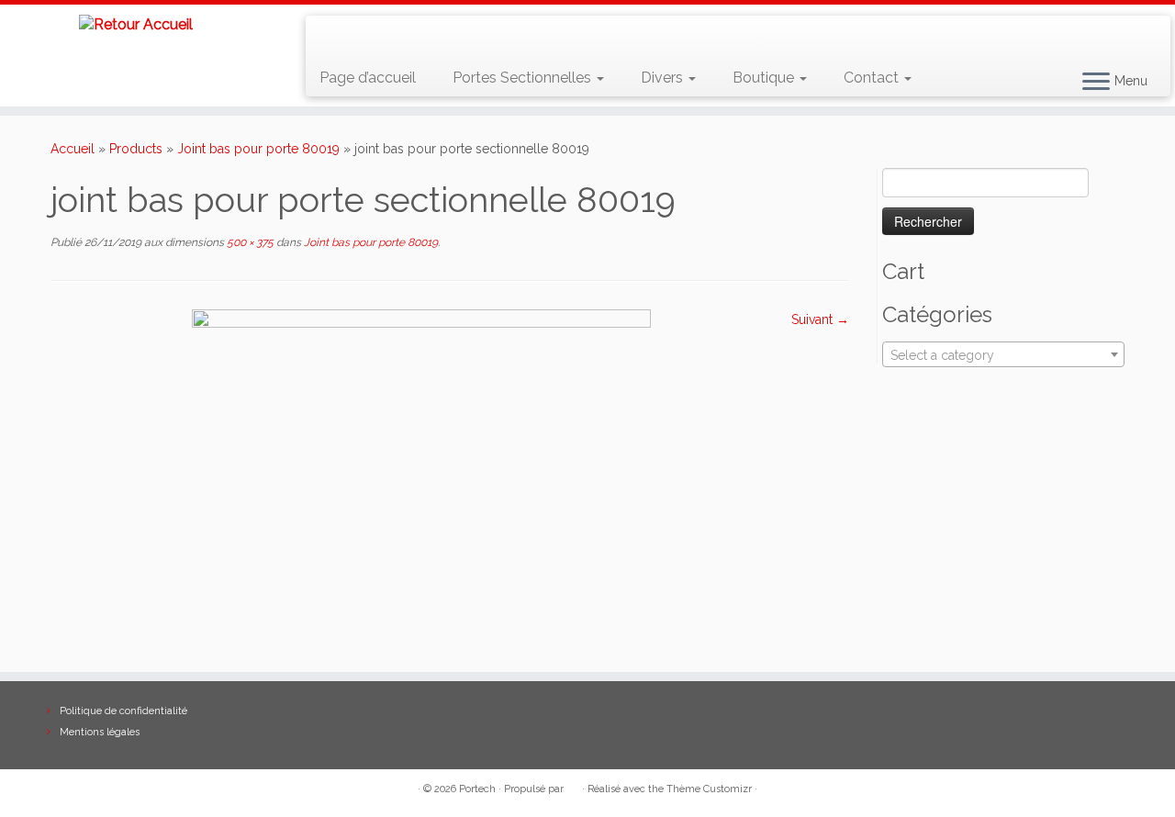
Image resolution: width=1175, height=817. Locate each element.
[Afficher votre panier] (1134, 28)
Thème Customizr (709, 789)
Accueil (72, 148)
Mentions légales (100, 732)
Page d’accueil (367, 77)
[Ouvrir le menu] (1096, 82)
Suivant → (820, 319)
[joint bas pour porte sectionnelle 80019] (421, 480)
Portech (477, 789)
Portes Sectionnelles (524, 77)
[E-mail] (359, 37)
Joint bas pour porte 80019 (258, 148)
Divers (664, 77)
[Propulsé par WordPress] (572, 785)
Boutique (765, 77)
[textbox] (1003, 355)
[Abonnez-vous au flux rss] (332, 37)
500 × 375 (249, 242)
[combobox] (1003, 354)
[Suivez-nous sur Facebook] (386, 37)
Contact (873, 77)
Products (135, 148)
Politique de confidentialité (123, 711)
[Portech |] (135, 24)
